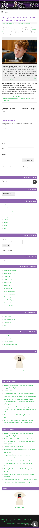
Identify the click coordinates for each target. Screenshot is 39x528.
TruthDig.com (7, 276)
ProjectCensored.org (9, 273)
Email (3, 149)
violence (21, 98)
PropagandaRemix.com (10, 344)
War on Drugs (26, 98)
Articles (6, 205)
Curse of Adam (8, 391)
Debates (6, 220)
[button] (35, 524)
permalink (6, 100)
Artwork (6, 222)
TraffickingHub (8, 322)
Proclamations (8, 214)
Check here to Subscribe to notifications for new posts (16, 167)
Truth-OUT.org (8, 279)
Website (3, 154)
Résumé (11, 521)
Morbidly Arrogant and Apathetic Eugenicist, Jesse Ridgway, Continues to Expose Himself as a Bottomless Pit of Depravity (20, 409)
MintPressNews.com (9, 291)
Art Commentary (8, 211)
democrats (24, 97)
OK (34, 182)
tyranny (16, 98)
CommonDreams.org (10, 294)
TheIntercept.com (9, 303)
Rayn (4, 23)
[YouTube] (31, 524)
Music (5, 225)
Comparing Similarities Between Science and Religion (18, 455)
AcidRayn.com (10, 523)
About (7, 519)
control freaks (9, 97)
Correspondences (9, 217)
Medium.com (7, 282)
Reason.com (7, 285)
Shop (21, 521)
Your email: (5, 239)
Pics (15, 519)
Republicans (31, 97)
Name (3, 144)
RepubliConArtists (6, 98)
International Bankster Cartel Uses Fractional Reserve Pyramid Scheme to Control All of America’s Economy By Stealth (19, 463)
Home (2, 519)
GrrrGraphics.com (9, 342)
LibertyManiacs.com (9, 336)
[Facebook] (28, 524)
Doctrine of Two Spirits (10, 458)
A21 (5, 325)
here (17, 30)
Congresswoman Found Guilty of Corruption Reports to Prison (10, 110)
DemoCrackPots (17, 97)
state (12, 98)
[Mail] (25, 524)
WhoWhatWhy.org (9, 300)
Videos (24, 519)
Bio (11, 519)
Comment (3, 129)
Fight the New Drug (9, 319)
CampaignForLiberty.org (10, 306)
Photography (4, 521)
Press (5, 228)
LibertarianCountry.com (10, 339)
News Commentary (26, 23)
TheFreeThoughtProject (10, 270)
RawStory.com (8, 288)
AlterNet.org (7, 297)
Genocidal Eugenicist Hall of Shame (13, 447)
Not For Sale (7, 316)
